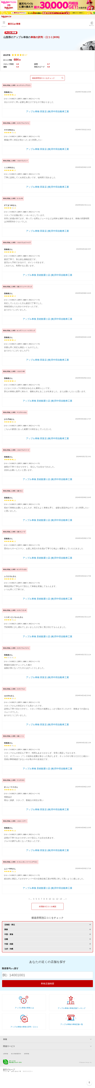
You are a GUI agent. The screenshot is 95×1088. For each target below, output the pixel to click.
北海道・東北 (9, 925)
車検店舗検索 (47, 983)
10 (50, 899)
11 (53, 899)
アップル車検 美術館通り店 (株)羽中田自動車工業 (47, 275)
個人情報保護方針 (16, 1053)
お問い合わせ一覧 (16, 1071)
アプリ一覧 (6, 1071)
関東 (6, 929)
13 (61, 899)
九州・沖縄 (8, 949)
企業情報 (5, 1053)
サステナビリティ (28, 1071)
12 (57, 899)
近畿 (6, 939)
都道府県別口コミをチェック (43, 78)
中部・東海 (8, 934)
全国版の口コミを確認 (47, 906)
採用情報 (26, 1053)
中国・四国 (8, 944)
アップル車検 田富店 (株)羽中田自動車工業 (47, 111)
